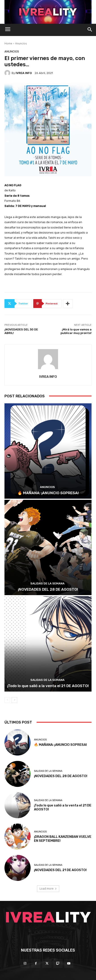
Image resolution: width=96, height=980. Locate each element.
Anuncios (21, 43)
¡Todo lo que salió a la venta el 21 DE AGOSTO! (48, 686)
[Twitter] (46, 963)
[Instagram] (25, 963)
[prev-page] (7, 700)
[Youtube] (69, 963)
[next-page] (14, 700)
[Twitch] (58, 963)
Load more (47, 888)
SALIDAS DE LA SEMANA (47, 583)
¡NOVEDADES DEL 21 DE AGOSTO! (60, 870)
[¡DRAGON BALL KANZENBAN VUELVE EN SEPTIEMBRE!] (17, 837)
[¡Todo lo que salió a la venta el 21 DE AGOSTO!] (48, 644)
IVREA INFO (24, 73)
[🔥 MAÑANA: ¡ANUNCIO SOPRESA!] (48, 451)
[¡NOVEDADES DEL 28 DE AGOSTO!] (48, 547)
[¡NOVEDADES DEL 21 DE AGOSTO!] (17, 868)
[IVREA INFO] (8, 73)
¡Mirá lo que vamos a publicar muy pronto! (76, 331)
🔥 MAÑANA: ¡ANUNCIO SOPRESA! (48, 493)
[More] (68, 303)
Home (8, 43)
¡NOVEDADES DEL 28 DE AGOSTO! (48, 589)
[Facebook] (35, 963)
